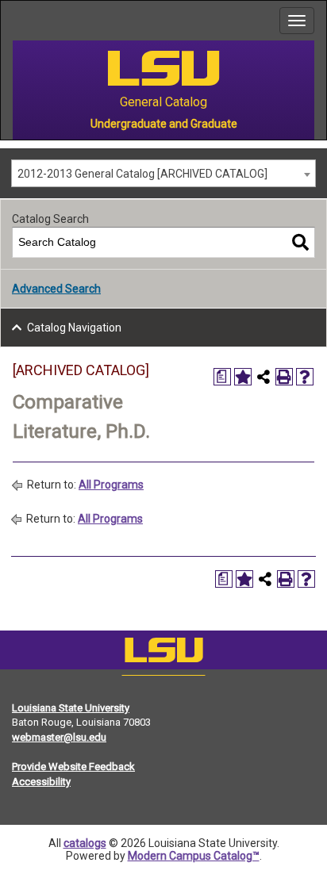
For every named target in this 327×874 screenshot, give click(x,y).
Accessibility (41, 782)
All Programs (111, 484)
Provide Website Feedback (73, 766)
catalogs (84, 843)
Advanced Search (56, 288)
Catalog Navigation (74, 327)
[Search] (300, 242)
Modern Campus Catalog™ (194, 855)
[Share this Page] (263, 376)
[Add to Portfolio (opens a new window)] (243, 376)
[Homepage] (163, 654)
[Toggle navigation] (296, 20)
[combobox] (163, 173)
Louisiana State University (70, 708)
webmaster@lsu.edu (59, 737)
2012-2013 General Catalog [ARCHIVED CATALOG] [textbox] (142, 173)
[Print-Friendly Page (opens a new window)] (284, 376)
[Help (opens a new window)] (305, 376)
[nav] (13, 20)
